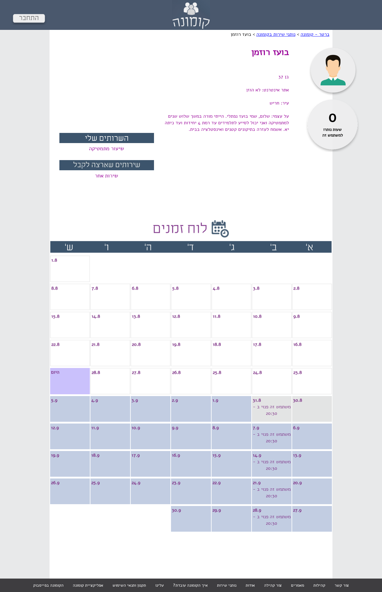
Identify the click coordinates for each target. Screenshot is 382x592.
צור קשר (342, 585)
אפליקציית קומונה (88, 585)
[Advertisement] (106, 88)
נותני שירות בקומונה (275, 34)
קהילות (319, 585)
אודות (250, 585)
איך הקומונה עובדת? (190, 585)
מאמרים (297, 585)
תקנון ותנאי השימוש (129, 585)
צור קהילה (273, 585)
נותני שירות (226, 585)
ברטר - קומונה (315, 34)
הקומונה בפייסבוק (48, 585)
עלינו (159, 585)
